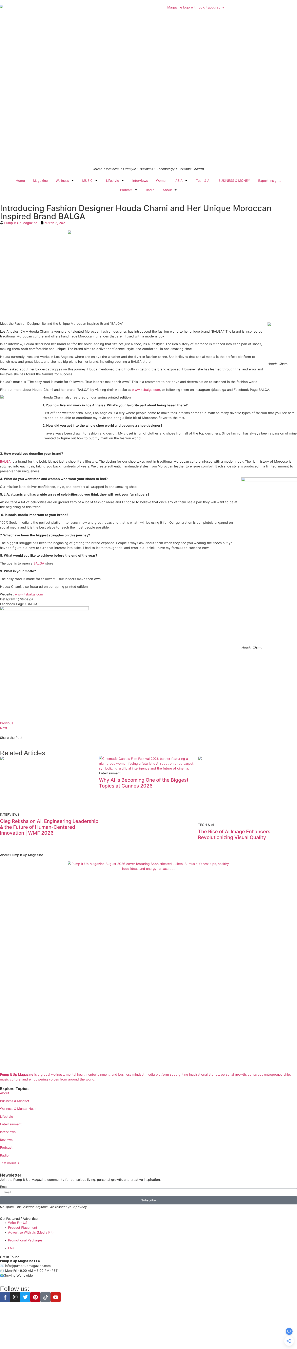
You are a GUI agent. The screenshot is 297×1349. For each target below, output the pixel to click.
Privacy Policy (124, 1339)
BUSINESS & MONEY (234, 181)
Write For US (17, 1223)
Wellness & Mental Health (19, 1109)
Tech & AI (203, 181)
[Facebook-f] (5, 1297)
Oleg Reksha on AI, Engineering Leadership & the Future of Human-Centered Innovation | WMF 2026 (49, 827)
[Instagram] (15, 1297)
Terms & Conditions (148, 1339)
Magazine (40, 181)
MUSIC (87, 181)
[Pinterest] (35, 1297)
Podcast (126, 190)
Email (4, 1186)
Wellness (62, 181)
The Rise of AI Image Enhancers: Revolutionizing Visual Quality (235, 834)
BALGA (5, 461)
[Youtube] (56, 1297)
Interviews (140, 181)
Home (20, 181)
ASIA (179, 181)
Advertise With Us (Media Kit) (31, 1232)
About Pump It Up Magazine (21, 855)
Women (161, 181)
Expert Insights (269, 181)
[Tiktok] (45, 1297)
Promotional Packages (25, 1240)
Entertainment (11, 1124)
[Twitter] (25, 1297)
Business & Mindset (14, 1101)
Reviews (6, 1140)
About (167, 190)
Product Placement (22, 1227)
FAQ (11, 1248)
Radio (150, 190)
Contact (177, 1339)
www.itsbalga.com (146, 390)
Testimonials (9, 1163)
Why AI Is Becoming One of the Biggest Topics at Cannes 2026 (144, 783)
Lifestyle (112, 181)
